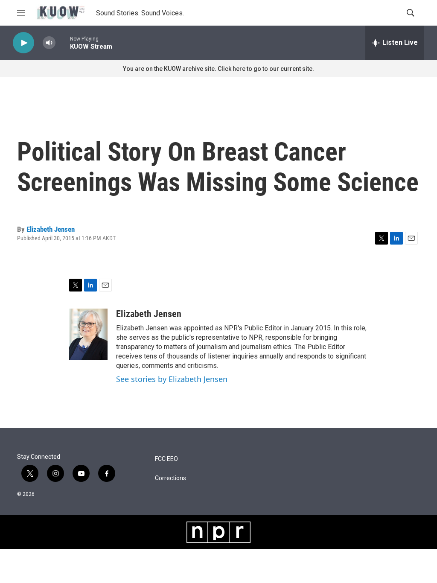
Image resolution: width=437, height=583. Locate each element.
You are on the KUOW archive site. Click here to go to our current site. (218, 68)
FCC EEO (166, 459)
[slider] (62, 42)
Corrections (170, 478)
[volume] (49, 42)
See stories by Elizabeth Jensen (171, 379)
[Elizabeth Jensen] (88, 334)
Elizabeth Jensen (50, 229)
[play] (23, 43)
